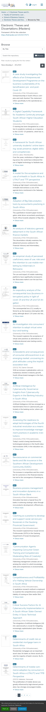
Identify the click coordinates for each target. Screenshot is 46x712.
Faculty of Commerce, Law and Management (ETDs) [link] (14, 15)
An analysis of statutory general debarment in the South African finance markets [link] (28, 231)
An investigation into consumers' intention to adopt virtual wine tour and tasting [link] (28, 327)
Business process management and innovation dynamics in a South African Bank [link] (28, 491)
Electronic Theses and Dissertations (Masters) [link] (14, 20)
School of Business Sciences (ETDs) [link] (14, 17)
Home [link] (3, 12)
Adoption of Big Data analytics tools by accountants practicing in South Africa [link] (29, 204)
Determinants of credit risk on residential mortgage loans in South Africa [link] (27, 642)
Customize (22, 709)
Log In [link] (34, 5)
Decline (13, 709)
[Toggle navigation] (42, 5)
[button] (12, 4)
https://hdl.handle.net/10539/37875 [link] (15, 35)
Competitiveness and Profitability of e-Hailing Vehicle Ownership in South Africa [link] (28, 580)
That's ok (5, 709)
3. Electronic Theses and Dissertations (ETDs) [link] (19, 12)
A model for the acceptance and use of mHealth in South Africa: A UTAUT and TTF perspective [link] (29, 176)
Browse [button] (40, 55)
